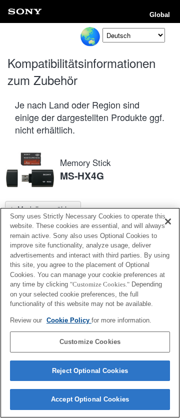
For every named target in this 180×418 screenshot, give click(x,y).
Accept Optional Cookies (90, 399)
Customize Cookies (90, 342)
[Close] (168, 221)
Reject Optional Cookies (90, 370)
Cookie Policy (69, 320)
